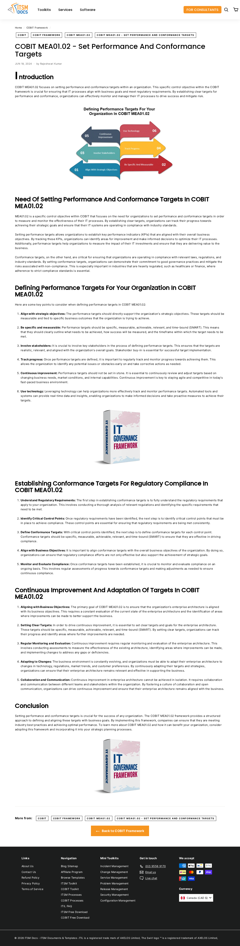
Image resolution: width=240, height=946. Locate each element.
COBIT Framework (37, 27)
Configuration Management (117, 900)
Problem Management (114, 883)
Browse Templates (73, 877)
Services (65, 9)
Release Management (114, 889)
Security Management (114, 894)
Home (18, 27)
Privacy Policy (31, 883)
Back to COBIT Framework (122, 831)
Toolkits (44, 9)
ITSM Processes (71, 894)
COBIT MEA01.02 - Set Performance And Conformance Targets (145, 35)
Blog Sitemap (69, 866)
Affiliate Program (71, 872)
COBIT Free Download (75, 917)
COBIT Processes (72, 900)
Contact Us (29, 872)
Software (87, 9)
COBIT (22, 35)
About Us (27, 866)
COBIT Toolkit (70, 889)
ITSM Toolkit (69, 883)
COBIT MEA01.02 (78, 35)
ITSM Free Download (74, 912)
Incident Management (114, 866)
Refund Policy (30, 877)
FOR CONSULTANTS (202, 9)
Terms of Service (32, 889)
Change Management (114, 872)
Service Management (114, 877)
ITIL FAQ (66, 906)
